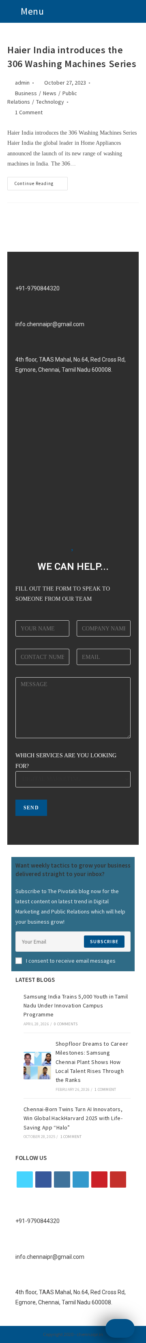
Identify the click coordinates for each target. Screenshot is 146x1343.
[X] (25, 1179)
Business (26, 93)
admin (22, 82)
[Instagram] (62, 1179)
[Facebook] (43, 1179)
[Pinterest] (99, 1179)
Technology (50, 101)
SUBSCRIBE (104, 941)
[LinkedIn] (81, 1179)
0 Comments (65, 1024)
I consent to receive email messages (71, 960)
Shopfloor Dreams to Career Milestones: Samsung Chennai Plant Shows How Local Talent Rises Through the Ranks (92, 1062)
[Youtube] (118, 1179)
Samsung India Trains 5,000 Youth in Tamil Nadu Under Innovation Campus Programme (76, 1005)
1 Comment (29, 112)
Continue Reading (41, 181)
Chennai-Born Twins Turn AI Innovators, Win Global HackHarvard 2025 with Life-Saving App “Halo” (73, 1118)
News (49, 93)
